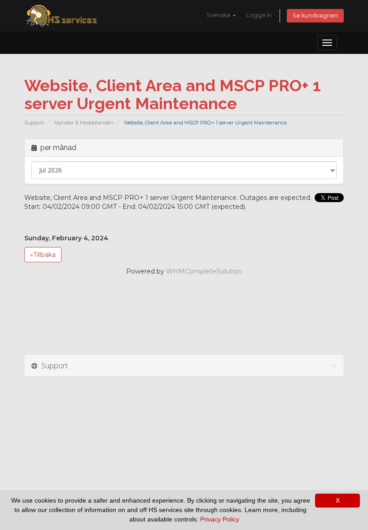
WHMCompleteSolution (204, 271)
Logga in (259, 15)
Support (34, 122)
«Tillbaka (43, 255)
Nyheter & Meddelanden (84, 122)
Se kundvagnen (315, 15)
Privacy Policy (219, 519)
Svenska (219, 15)
